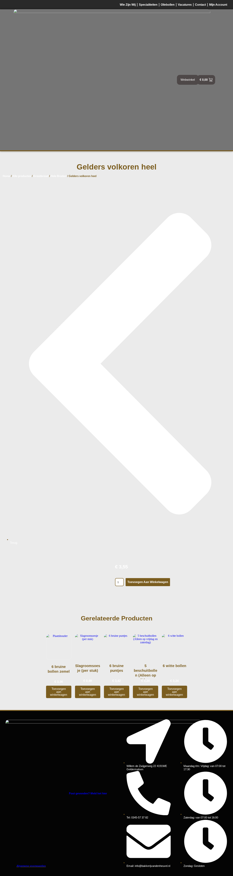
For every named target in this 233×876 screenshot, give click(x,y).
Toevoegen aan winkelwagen (147, 582)
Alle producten (21, 176)
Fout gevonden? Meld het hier (88, 793)
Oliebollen (168, 4)
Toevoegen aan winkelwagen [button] (58, 691)
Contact (200, 4)
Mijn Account (218, 4)
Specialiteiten (148, 4)
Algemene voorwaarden (31, 865)
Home (6, 176)
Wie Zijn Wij (128, 4)
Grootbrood (40, 176)
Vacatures (185, 4)
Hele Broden (58, 176)
